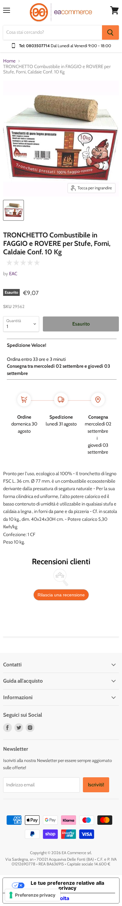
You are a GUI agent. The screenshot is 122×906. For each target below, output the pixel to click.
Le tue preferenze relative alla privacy (67, 885)
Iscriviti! (96, 785)
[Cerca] (110, 32)
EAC (13, 273)
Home (9, 61)
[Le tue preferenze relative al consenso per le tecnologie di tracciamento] (32, 895)
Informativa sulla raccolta (38, 898)
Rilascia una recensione (61, 594)
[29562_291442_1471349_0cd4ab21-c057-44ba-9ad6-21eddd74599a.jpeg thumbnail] (13, 210)
